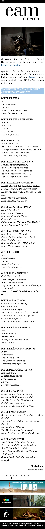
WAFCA (20, 478)
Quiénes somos (28, 523)
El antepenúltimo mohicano (19, 12)
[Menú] (3, 1)
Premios (14, 478)
